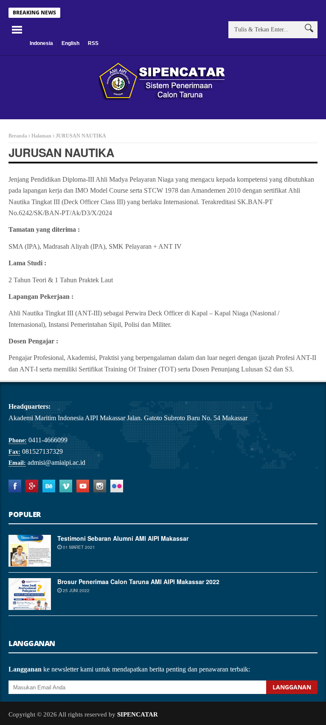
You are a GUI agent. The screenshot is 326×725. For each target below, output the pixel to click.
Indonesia (41, 43)
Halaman (41, 136)
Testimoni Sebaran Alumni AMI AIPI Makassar (122, 538)
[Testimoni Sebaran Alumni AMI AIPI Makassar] (29, 551)
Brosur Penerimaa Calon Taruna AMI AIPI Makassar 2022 (138, 581)
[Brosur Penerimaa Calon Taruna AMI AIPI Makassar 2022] (29, 594)
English (70, 43)
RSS (93, 43)
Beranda (17, 136)
